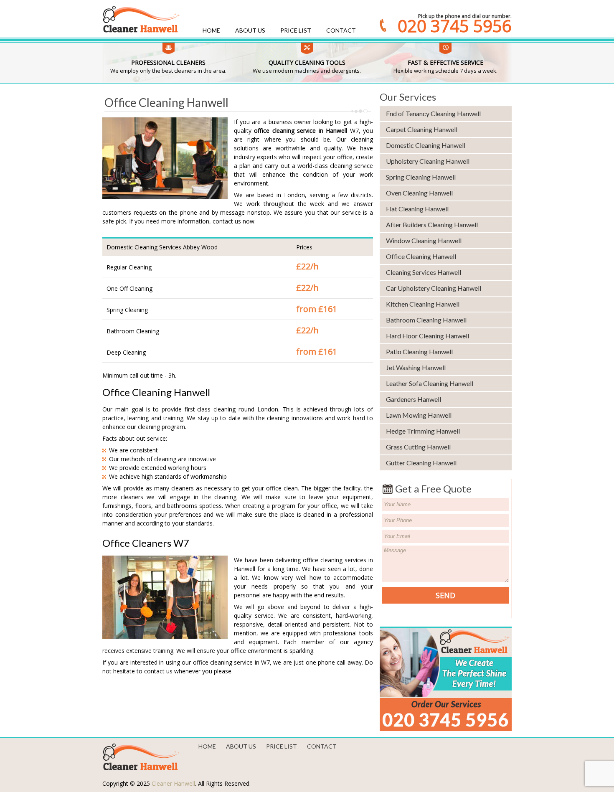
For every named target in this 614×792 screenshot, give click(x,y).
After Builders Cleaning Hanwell (432, 224)
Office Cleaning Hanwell (421, 256)
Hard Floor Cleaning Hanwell (427, 336)
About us (250, 30)
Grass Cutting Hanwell (418, 447)
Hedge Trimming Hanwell (423, 431)
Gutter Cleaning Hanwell (421, 463)
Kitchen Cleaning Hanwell (422, 304)
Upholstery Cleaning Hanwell (427, 161)
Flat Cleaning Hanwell (417, 209)
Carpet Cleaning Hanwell (421, 129)
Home (211, 30)
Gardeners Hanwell (413, 399)
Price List (295, 30)
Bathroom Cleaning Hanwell (426, 320)
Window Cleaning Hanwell (424, 240)
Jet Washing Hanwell (416, 367)
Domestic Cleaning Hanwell (425, 145)
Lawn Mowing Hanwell (419, 415)
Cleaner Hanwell (173, 783)
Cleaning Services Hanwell (423, 272)
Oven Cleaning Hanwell (419, 193)
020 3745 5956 (455, 26)
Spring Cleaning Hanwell (421, 177)
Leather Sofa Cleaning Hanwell (429, 383)
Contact (341, 30)
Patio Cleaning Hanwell (419, 351)
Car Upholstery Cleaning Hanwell (433, 288)
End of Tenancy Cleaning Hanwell (433, 113)
